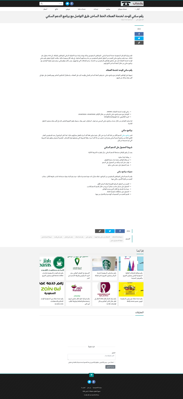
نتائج (56, 9)
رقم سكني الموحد (58, 237)
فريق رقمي (138, 20)
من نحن (89, 388)
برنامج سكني (126, 135)
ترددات (96, 9)
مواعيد (108, 9)
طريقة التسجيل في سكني (116, 240)
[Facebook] (72, 3)
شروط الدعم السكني (47, 237)
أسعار (45, 9)
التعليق (113, 353)
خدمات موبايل (122, 9)
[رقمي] (132, 3)
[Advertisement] (85, 38)
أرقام (138, 9)
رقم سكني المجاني (69, 237)
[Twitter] (67, 3)
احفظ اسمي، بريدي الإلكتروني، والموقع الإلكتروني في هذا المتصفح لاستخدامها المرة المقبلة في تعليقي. (91, 362)
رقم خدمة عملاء (79, 237)
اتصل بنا (83, 388)
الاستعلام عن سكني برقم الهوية (102, 237)
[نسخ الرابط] (139, 43)
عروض (68, 9)
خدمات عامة (82, 9)
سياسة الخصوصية (97, 388)
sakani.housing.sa (117, 237)
